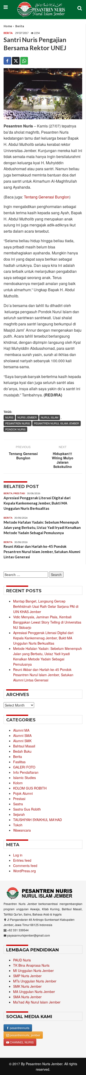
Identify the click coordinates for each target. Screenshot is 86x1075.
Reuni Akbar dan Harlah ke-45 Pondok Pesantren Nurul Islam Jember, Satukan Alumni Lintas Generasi (42, 551)
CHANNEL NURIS (21, 1042)
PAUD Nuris (22, 960)
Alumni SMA (22, 735)
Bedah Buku (22, 751)
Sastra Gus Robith (27, 809)
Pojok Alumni (23, 793)
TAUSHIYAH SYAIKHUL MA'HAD (37, 819)
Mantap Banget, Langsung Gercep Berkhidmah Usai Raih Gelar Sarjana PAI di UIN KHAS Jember (45, 606)
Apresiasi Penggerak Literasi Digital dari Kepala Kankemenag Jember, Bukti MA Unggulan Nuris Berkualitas (37, 503)
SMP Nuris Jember (27, 975)
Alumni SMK (22, 740)
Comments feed (25, 865)
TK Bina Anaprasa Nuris (31, 965)
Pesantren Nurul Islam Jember (56, 423)
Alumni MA (21, 730)
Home (8, 26)
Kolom (18, 782)
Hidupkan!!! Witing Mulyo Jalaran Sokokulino (62, 460)
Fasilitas (19, 761)
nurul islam (49, 417)
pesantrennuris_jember (24, 1035)
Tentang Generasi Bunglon (46, 197)
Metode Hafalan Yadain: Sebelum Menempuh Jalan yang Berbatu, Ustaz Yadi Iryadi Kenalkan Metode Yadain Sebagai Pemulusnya (42, 527)
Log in (17, 855)
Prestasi (19, 493)
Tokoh (17, 825)
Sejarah (19, 814)
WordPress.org (24, 870)
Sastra (18, 803)
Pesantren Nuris (17, 423)
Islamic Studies (24, 777)
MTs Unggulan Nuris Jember (34, 981)
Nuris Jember (27, 417)
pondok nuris (15, 429)
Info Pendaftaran (25, 772)
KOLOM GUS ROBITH (30, 788)
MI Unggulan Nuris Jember (33, 970)
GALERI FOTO (24, 767)
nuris (9, 417)
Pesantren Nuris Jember (44, 1063)
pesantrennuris (19, 1028)
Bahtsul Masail (24, 746)
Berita (19, 26)
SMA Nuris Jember (27, 996)
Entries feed (22, 860)
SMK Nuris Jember (27, 986)
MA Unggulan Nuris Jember (34, 991)
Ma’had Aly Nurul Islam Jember (36, 1002)
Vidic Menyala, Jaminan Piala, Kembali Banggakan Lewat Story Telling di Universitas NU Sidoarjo (47, 622)
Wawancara (22, 830)
